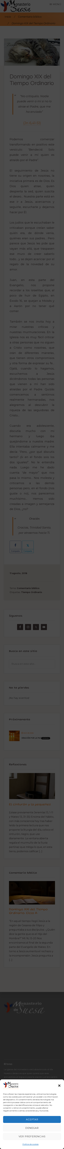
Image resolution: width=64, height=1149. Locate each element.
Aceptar (32, 1119)
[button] (59, 1085)
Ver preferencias (32, 1136)
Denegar (32, 1127)
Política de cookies (31, 1144)
